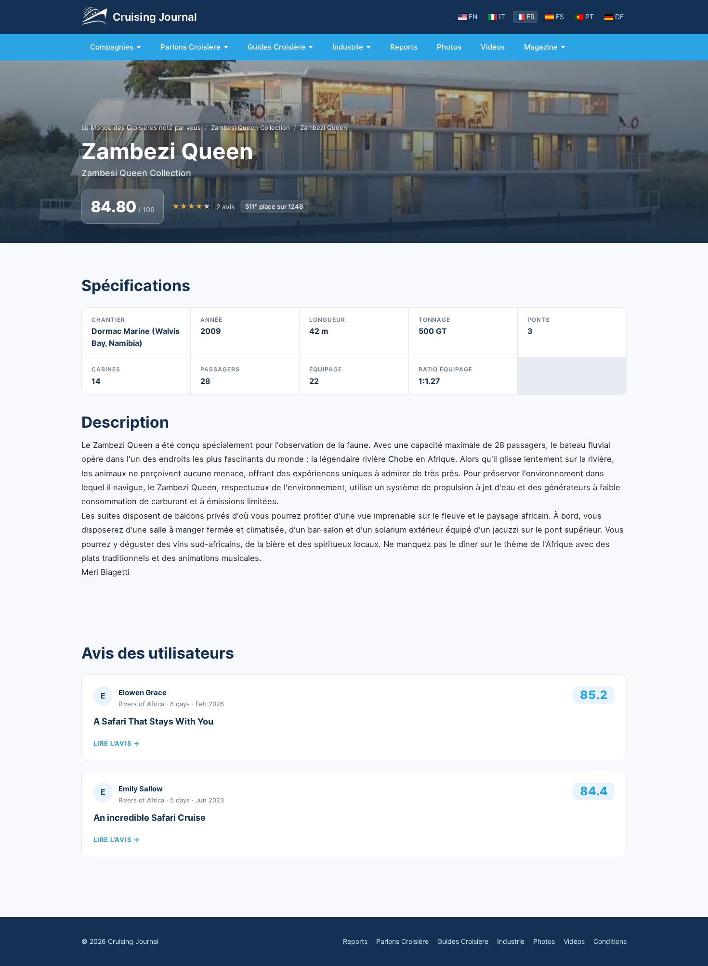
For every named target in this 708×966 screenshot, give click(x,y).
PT (589, 17)
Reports (404, 46)
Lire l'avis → (116, 743)
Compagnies (111, 46)
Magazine (541, 46)
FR (530, 17)
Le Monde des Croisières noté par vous (141, 127)
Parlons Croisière (190, 46)
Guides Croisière (276, 46)
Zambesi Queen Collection (250, 127)
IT (502, 17)
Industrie (347, 46)
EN (473, 17)
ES (560, 17)
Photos (449, 46)
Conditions (610, 941)
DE (619, 17)
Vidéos (493, 46)
